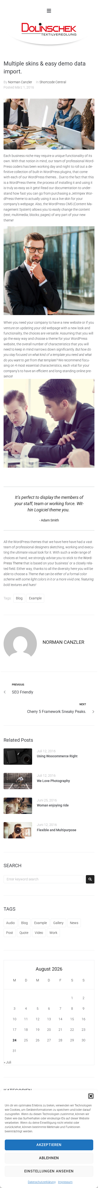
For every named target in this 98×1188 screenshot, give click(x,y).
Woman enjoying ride (53, 805)
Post (9, 933)
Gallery (58, 923)
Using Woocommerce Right (57, 756)
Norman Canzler (20, 82)
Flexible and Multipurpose (56, 830)
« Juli (7, 1062)
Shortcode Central (52, 82)
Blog (19, 598)
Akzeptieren (49, 1145)
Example (35, 598)
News (74, 923)
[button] (90, 1096)
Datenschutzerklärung (42, 1182)
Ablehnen (49, 1158)
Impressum (65, 1182)
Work (53, 933)
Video (39, 933)
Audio (10, 923)
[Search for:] (43, 879)
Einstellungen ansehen (49, 1171)
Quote (24, 933)
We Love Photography (53, 781)
